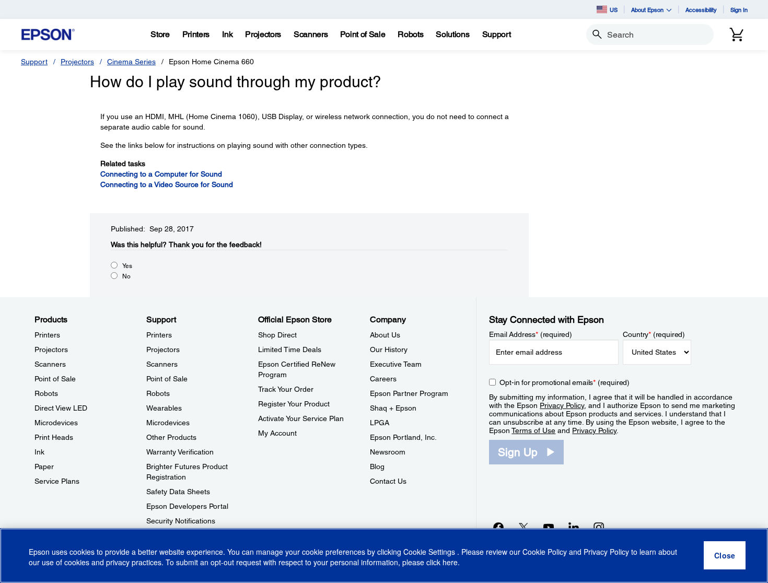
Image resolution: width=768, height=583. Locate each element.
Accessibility (701, 9)
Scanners (50, 364)
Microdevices (56, 422)
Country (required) (654, 334)
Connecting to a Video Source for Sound (166, 184)
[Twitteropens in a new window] (523, 527)
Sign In (739, 9)
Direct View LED (60, 408)
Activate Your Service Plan (301, 418)
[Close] (725, 556)
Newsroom (387, 452)
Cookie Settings (430, 551)
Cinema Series (131, 61)
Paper (44, 466)
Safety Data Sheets (178, 491)
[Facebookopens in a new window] (498, 527)
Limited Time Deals (289, 349)
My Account (277, 433)
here (450, 562)
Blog (377, 466)
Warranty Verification (180, 452)
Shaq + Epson (393, 408)
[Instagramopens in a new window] (598, 527)
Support (34, 61)
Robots (46, 393)
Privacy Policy (562, 405)
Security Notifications (180, 521)
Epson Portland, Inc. (403, 437)
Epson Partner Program (409, 393)
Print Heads (53, 437)
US (614, 9)
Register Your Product (294, 404)
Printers (47, 335)
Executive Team (396, 364)
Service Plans (56, 481)
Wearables (164, 408)
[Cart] (736, 34)
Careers (383, 379)
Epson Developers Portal (187, 506)
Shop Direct (277, 335)
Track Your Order (285, 389)
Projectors (77, 61)
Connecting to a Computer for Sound (161, 174)
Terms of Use (533, 430)
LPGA (379, 422)
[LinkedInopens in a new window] (573, 527)
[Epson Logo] (48, 34)
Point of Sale (55, 379)
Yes (127, 266)
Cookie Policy (544, 551)
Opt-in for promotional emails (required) (564, 382)
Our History (389, 349)
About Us (385, 335)
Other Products (171, 437)
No (126, 276)
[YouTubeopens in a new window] (548, 527)
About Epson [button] (647, 9)
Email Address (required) (530, 334)
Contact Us (388, 481)
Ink (39, 452)
